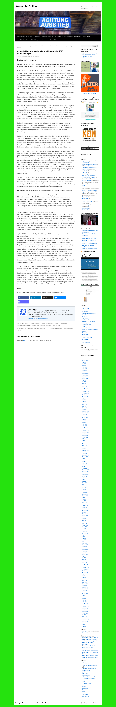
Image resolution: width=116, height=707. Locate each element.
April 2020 (84, 482)
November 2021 (85, 452)
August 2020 (85, 476)
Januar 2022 (84, 448)
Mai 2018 (84, 520)
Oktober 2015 (85, 570)
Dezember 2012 (85, 619)
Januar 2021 (84, 468)
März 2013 (84, 616)
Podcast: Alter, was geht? (89, 93)
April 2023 (84, 424)
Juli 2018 (84, 517)
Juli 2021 (84, 458)
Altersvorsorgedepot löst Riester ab (89, 248)
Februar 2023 (85, 427)
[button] (23, 297)
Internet (56, 40)
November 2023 (85, 412)
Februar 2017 (85, 544)
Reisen (43, 40)
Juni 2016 (84, 557)
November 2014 (85, 588)
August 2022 (85, 437)
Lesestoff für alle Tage (87, 56)
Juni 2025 (84, 381)
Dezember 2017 (85, 528)
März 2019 (84, 504)
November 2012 (85, 621)
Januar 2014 (84, 605)
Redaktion (37, 56)
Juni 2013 (84, 614)
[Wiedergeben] (83, 148)
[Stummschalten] (94, 148)
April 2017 (84, 541)
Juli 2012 (84, 624)
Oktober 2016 (85, 551)
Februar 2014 (85, 603)
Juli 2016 (84, 556)
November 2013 (85, 608)
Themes (83, 200)
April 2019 (84, 502)
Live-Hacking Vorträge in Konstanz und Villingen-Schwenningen (90, 642)
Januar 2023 (84, 429)
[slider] (96, 148)
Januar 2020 (84, 487)
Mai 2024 (84, 403)
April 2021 (84, 463)
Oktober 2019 (85, 492)
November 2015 (85, 569)
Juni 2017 (84, 538)
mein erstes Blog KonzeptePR (88, 175)
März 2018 (84, 523)
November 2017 (85, 530)
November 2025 (85, 373)
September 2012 (85, 623)
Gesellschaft (77, 36)
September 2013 (85, 611)
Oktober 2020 (85, 473)
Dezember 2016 (85, 548)
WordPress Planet (86, 209)
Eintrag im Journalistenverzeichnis (89, 164)
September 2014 (85, 592)
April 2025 (84, 385)
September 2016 (85, 553)
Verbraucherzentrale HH (87, 201)
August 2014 (85, 593)
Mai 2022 (84, 442)
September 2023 (85, 416)
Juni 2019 (84, 499)
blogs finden (84, 161)
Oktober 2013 (85, 610)
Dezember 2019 (85, 489)
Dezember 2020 (85, 469)
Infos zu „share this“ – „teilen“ (25, 36)
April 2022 (84, 443)
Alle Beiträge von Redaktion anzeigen (38, 318)
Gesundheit (49, 40)
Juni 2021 (84, 460)
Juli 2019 (84, 497)
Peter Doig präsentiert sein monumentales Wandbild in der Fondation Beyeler (90, 652)
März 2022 (84, 445)
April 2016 (84, 561)
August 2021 (85, 456)
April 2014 (84, 600)
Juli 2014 (84, 595)
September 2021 (85, 455)
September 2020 (85, 474)
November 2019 (85, 491)
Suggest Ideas (85, 196)
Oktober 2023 (85, 414)
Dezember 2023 (85, 411)
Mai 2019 (84, 500)
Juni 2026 (84, 364)
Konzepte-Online (26, 6)
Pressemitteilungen (67, 36)
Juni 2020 (84, 479)
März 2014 (84, 601)
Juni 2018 (84, 518)
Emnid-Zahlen (58, 323)
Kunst (27, 40)
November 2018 (85, 510)
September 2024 (85, 396)
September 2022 (85, 435)
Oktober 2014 (85, 590)
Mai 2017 (84, 540)
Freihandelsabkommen (23, 325)
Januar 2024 (84, 409)
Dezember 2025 (85, 372)
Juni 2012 (84, 626)
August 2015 (85, 574)
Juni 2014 (84, 597)
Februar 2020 (85, 486)
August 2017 (85, 535)
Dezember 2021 (85, 450)
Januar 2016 (84, 566)
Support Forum (85, 198)
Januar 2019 (84, 507)
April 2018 (84, 522)
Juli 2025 (84, 380)
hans (83, 655)
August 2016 (85, 554)
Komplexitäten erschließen (91, 639)
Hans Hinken (85, 172)
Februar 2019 (85, 505)
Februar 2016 (85, 564)
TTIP (30, 325)
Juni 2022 (84, 440)
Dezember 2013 (85, 606)
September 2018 (85, 513)
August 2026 (85, 360)
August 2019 (85, 496)
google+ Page (85, 170)
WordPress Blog (85, 208)
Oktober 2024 (85, 394)
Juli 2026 (84, 362)
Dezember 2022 (85, 430)
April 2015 (84, 580)
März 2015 (84, 582)
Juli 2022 (84, 438)
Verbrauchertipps (87, 36)
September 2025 (85, 377)
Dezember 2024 (85, 391)
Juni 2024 (84, 401)
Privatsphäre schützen (86, 187)
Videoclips (63, 40)
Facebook (90, 165)
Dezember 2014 (85, 587)
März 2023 (84, 425)
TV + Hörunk (20, 40)
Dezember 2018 (85, 509)
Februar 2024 (85, 408)
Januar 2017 (84, 546)
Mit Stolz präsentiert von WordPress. (90, 702)
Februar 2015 (85, 584)
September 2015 (85, 572)
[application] (90, 148)
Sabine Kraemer (85, 650)
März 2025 (84, 386)
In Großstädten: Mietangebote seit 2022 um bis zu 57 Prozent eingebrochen (89, 245)
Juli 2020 (84, 478)
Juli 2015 (84, 575)
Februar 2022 (85, 447)
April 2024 (84, 404)
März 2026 (84, 368)
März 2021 (84, 465)
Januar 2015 (84, 585)
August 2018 (85, 515)
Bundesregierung (50, 323)
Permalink (58, 325)
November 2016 (85, 549)
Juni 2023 (84, 421)
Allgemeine (58, 36)
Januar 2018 (84, 526)
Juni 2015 (84, 577)
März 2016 (84, 562)
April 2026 (84, 367)
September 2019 (85, 494)
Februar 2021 (85, 466)
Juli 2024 (84, 399)
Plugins (83, 185)
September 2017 (85, 533)
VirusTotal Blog (85, 205)
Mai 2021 (84, 461)
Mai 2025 (84, 383)
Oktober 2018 (85, 512)
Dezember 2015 (85, 567)
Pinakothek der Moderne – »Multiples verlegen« (62, 46)
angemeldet (26, 340)
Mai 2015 (84, 579)
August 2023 (85, 417)
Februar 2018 (85, 525)
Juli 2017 (84, 536)
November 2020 (85, 471)
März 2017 (84, 543)
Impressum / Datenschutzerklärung (44, 36)
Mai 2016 (84, 559)
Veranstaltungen (35, 40)
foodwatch (64, 323)
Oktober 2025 (85, 375)
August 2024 (85, 398)
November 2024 (85, 393)
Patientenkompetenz (86, 180)
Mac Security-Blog (86, 174)
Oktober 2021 (85, 453)
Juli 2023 (84, 419)
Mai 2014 (84, 598)
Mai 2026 (84, 365)
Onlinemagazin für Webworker (88, 177)
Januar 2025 (84, 390)
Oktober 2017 (85, 531)
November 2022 (85, 432)
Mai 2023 (84, 422)
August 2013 (85, 613)
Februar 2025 (85, 388)
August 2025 (85, 378)
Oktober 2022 (85, 434)
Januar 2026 (84, 370)
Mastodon (83, 156)
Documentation (85, 162)
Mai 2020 (84, 481)
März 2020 (84, 484)
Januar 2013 (84, 618)
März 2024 (84, 406)
